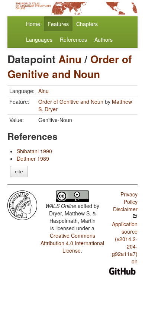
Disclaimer (125, 209)
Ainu (69, 59)
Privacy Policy (129, 197)
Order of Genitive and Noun (69, 66)
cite (19, 171)
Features (58, 24)
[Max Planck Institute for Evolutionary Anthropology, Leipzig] (22, 204)
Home (33, 24)
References (73, 39)
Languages (39, 39)
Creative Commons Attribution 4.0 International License (72, 243)
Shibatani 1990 (34, 151)
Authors (103, 39)
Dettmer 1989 (33, 158)
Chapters (87, 24)
